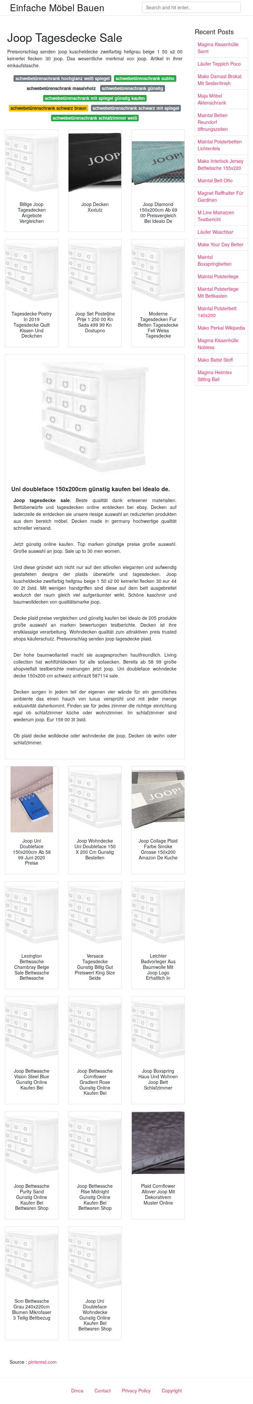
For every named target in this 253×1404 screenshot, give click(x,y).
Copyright (172, 1390)
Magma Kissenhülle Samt (218, 47)
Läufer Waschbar (215, 231)
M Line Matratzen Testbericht (216, 216)
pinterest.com (42, 1362)
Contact (103, 1390)
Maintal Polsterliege (218, 276)
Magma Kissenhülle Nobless (218, 343)
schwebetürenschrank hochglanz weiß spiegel (62, 78)
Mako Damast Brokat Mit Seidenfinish (219, 79)
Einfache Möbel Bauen (57, 7)
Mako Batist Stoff (215, 359)
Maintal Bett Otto (215, 180)
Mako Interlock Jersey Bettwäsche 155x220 (220, 164)
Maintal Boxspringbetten (215, 260)
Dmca (77, 1390)
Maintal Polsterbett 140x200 (217, 311)
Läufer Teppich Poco (219, 63)
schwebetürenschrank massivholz (61, 88)
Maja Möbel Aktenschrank (212, 99)
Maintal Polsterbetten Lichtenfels (220, 145)
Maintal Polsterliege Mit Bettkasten (218, 292)
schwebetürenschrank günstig (132, 88)
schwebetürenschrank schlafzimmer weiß (95, 118)
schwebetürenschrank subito (145, 78)
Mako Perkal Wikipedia (221, 327)
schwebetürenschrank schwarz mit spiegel (136, 108)
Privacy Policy (136, 1390)
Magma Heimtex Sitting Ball (215, 375)
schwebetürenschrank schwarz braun (48, 108)
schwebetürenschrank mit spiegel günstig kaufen (95, 98)
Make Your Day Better (220, 244)
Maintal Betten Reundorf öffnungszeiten (213, 122)
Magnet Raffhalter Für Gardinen (220, 196)
